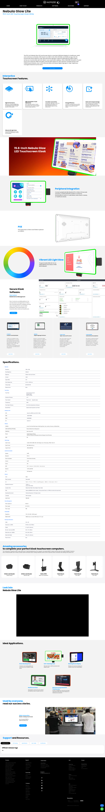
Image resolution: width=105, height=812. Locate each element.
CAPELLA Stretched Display (9, 765)
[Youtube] (42, 788)
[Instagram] (42, 783)
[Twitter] (42, 785)
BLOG (27, 797)
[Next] (93, 721)
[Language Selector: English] (77, 2)
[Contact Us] (102, 805)
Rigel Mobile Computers (9, 766)
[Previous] (12, 721)
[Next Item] (101, 566)
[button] (78, 4)
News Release (28, 788)
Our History (28, 786)
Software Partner (27, 778)
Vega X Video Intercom (8, 777)
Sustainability (28, 794)
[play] (76, 50)
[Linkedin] (42, 780)
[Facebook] (42, 778)
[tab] (5, 743)
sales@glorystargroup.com (45, 773)
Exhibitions (27, 789)
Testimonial (27, 791)
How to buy (28, 792)
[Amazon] (42, 790)
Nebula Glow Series (8, 770)
